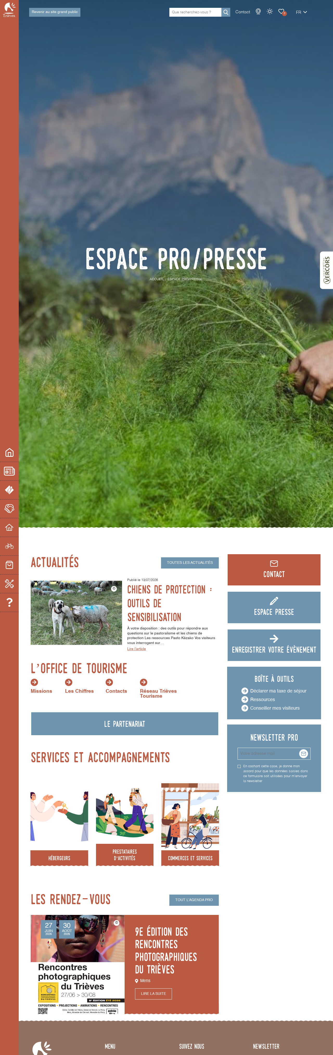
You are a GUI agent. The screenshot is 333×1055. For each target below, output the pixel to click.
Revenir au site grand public (55, 12)
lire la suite (153, 994)
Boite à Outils (9, 584)
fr (298, 13)
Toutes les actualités (190, 563)
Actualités (9, 471)
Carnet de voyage (281, 11)
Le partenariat (9, 509)
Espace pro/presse (9, 452)
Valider (303, 753)
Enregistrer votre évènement (274, 649)
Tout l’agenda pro (194, 900)
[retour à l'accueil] (9, 10)
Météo (270, 11)
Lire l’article (136, 649)
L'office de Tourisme (9, 490)
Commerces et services (9, 565)
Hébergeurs (9, 527)
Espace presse (274, 612)
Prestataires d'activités (9, 546)
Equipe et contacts (9, 602)
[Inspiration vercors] (326, 270)
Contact (242, 12)
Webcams (258, 11)
